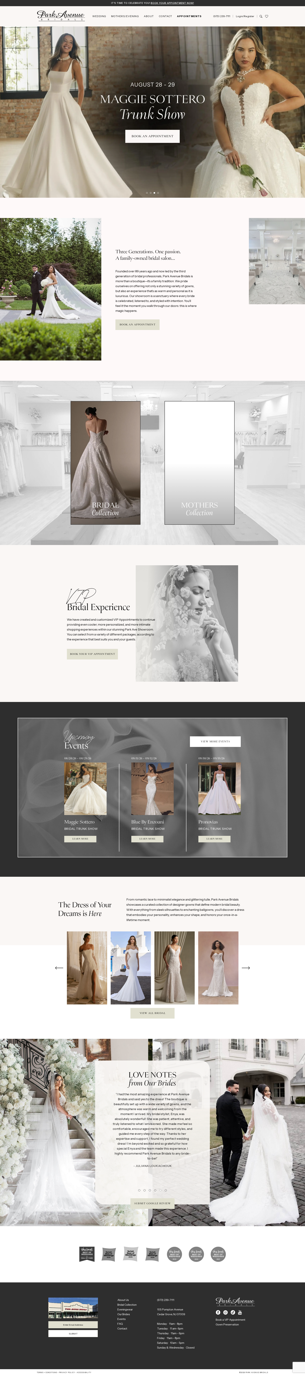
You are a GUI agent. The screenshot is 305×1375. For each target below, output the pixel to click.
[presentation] (87, 968)
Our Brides (123, 1314)
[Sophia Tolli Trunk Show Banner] (152, 112)
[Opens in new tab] (76, 1132)
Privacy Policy (67, 1372)
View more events (215, 741)
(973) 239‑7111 (165, 1300)
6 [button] (166, 1190)
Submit (73, 1333)
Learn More (80, 839)
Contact (122, 1328)
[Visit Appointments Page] (50, 289)
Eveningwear (125, 1309)
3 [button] (154, 193)
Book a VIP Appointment (230, 1319)
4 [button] (158, 193)
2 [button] (150, 193)
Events (121, 1319)
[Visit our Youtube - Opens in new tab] (240, 1312)
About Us (123, 1300)
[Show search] (261, 16)
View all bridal (153, 1013)
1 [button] (147, 193)
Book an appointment (138, 324)
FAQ (120, 1323)
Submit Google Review (152, 1203)
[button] (245, 16)
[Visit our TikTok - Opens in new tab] (233, 1312)
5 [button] (160, 1190)
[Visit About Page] (87, 1254)
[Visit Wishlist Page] (266, 16)
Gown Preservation (227, 1324)
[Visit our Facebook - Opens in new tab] (218, 1312)
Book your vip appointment (92, 654)
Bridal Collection (127, 1304)
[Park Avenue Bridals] (61, 16)
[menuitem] (99, 16)
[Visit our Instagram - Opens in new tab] (225, 1312)
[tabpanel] (87, 968)
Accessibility (84, 1372)
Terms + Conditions (47, 1372)
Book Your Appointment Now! (172, 3)
